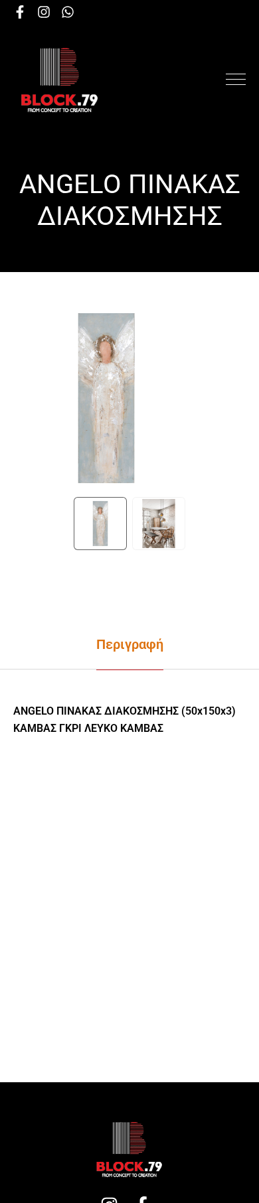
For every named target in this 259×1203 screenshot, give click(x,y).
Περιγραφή (129, 644)
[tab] (129, 644)
